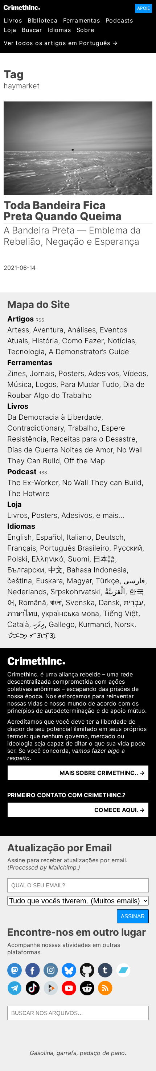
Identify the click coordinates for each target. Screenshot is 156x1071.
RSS (40, 320)
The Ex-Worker (32, 482)
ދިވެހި (39, 624)
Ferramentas (81, 20)
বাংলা (56, 602)
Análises (81, 329)
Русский (127, 548)
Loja (10, 29)
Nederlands (26, 591)
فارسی (134, 580)
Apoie (143, 8)
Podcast (22, 471)
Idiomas (59, 29)
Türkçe (107, 580)
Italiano (79, 537)
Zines (16, 373)
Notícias (121, 340)
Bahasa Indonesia (97, 570)
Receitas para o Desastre (93, 439)
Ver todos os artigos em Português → (61, 43)
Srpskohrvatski (75, 591)
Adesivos (103, 373)
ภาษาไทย (22, 613)
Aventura (48, 329)
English (19, 537)
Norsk (124, 624)
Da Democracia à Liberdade (54, 417)
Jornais (42, 373)
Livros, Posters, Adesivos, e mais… (65, 515)
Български (25, 570)
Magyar (79, 580)
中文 (55, 570)
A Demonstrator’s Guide (89, 351)
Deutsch (109, 537)
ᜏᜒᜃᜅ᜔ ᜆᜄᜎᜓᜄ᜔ (31, 635)
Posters (71, 373)
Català (18, 624)
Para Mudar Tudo (89, 384)
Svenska (80, 602)
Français (21, 548)
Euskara (49, 580)
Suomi (78, 559)
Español (49, 537)
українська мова (70, 613)
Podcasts (119, 20)
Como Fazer (82, 340)
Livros (13, 20)
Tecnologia (26, 351)
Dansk (109, 602)
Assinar (133, 916)
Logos (46, 384)
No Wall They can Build (101, 482)
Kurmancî (94, 624)
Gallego (62, 624)
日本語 (104, 559)
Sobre (85, 29)
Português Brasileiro (74, 548)
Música (19, 384)
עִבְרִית (133, 602)
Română (32, 602)
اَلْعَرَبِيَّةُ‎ (115, 591)
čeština (19, 580)
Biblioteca (43, 20)
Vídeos (134, 373)
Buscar (32, 29)
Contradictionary (35, 428)
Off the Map (84, 460)
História (45, 340)
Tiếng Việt (120, 613)
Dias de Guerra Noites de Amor (60, 449)
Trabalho (83, 428)
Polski (17, 559)
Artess (18, 329)
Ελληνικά (48, 559)
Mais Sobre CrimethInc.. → (102, 772)
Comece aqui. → (119, 810)
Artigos (20, 319)
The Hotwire (28, 493)
